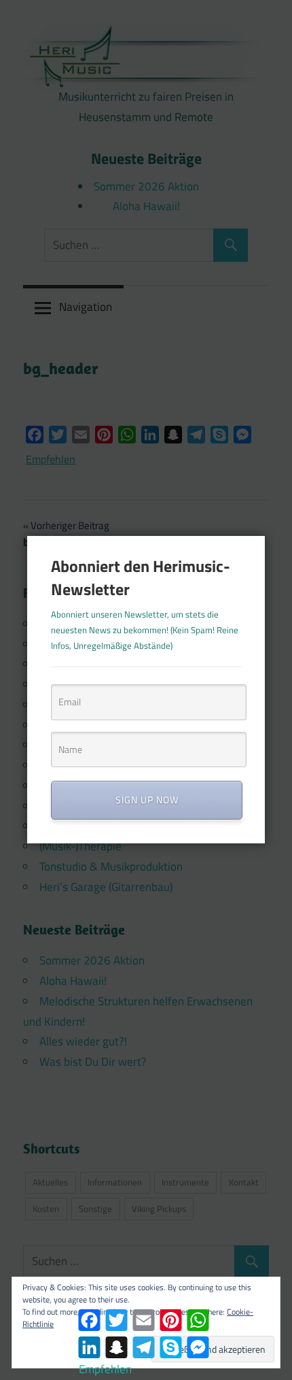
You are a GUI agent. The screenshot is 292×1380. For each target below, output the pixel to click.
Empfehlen (105, 1369)
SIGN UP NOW (147, 799)
